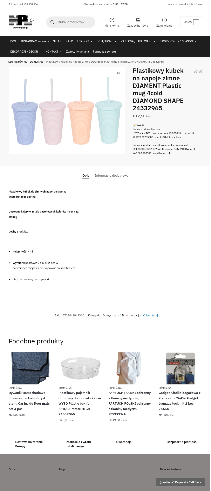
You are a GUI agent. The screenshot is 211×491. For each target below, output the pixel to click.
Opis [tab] (85, 175)
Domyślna (36, 61)
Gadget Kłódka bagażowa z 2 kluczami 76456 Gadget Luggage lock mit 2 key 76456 (179, 401)
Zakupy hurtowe (137, 25)
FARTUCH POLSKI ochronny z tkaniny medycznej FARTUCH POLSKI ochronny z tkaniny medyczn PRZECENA (130, 403)
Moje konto (112, 25)
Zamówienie (164, 25)
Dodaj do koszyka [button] (30, 428)
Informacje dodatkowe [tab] (112, 175)
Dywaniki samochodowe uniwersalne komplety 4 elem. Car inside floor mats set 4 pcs (29, 401)
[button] (118, 73)
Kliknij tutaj (150, 315)
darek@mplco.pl (193, 4)
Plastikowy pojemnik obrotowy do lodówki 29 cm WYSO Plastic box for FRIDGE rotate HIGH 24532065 (80, 403)
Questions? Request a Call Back (180, 482)
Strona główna (17, 61)
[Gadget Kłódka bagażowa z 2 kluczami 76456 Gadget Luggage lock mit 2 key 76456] (181, 368)
